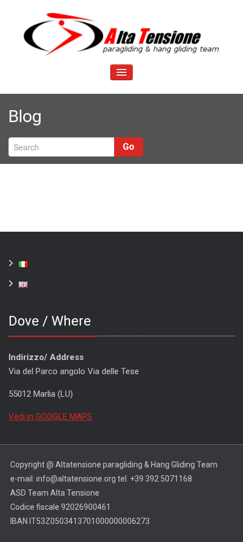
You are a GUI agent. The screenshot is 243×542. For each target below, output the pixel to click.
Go (128, 146)
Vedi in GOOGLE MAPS (50, 416)
